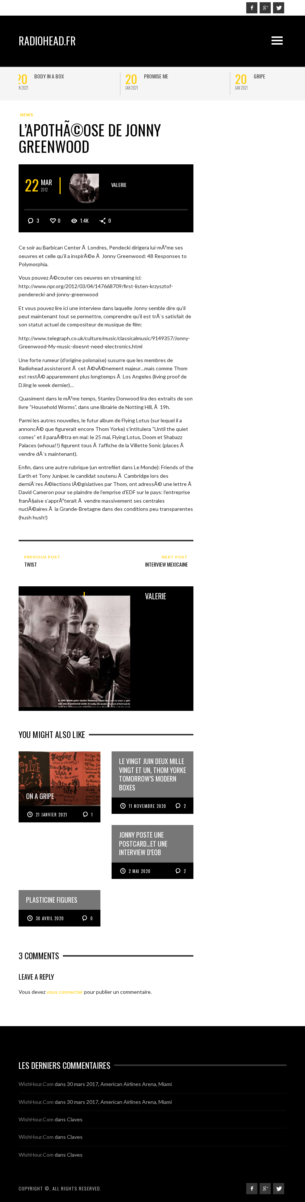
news (26, 114)
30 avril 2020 (50, 918)
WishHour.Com (36, 1084)
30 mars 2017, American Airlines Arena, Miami (119, 1084)
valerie (118, 184)
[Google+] (265, 7)
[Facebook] (251, 7)
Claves (75, 1119)
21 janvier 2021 (51, 815)
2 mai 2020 (140, 871)
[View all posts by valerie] (87, 185)
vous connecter (64, 992)
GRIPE (44, 76)
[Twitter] (278, 7)
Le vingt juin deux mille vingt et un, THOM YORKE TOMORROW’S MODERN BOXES (187, 81)
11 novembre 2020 (147, 806)
